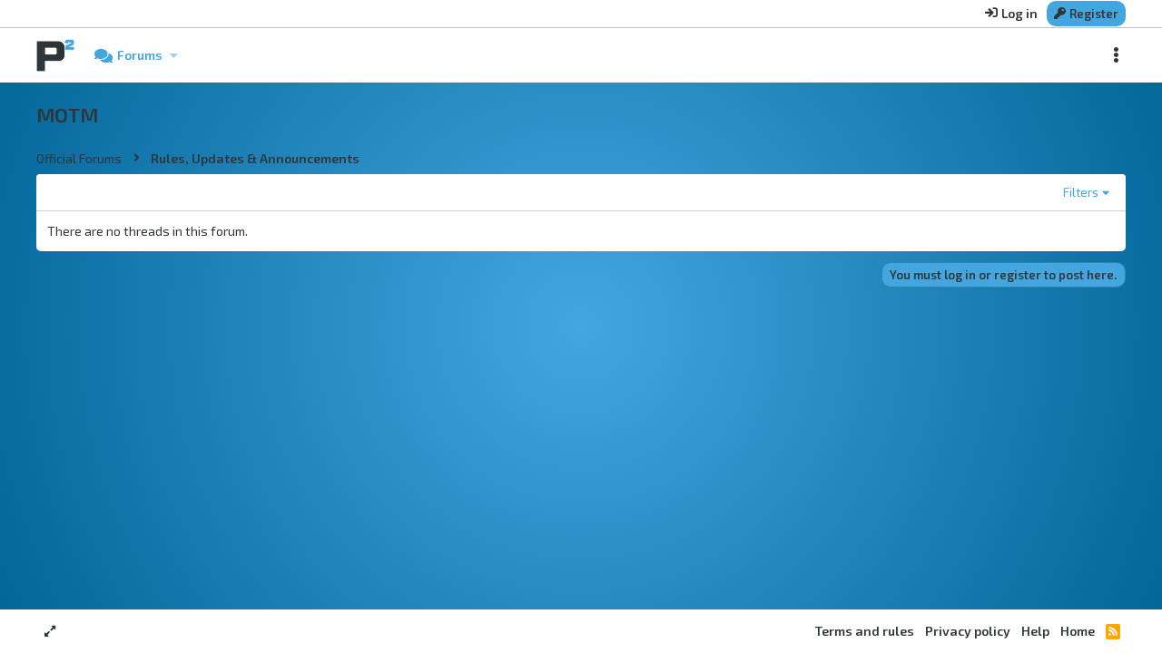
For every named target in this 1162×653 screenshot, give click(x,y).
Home (1077, 630)
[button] (173, 55)
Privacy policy (967, 630)
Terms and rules (864, 630)
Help (1035, 630)
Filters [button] (1080, 192)
